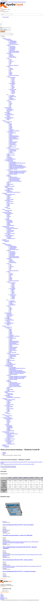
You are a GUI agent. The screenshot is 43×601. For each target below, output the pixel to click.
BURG (10, 123)
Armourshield (11, 95)
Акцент (13, 87)
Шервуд (13, 84)
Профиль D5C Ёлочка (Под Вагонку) (16, 373)
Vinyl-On (9, 375)
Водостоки (5, 193)
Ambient (10, 68)
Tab (10, 106)
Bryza (8, 202)
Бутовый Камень (12, 132)
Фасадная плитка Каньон (10, 186)
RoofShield (9, 53)
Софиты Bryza (10, 188)
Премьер (13, 91)
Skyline (10, 97)
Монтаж (13, 1)
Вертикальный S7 (12, 163)
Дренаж (6, 207)
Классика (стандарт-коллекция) (15, 181)
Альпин (13, 78)
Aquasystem (9, 195)
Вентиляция (7, 112)
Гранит (10, 133)
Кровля (4, 38)
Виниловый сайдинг (9, 159)
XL (10, 64)
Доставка (9, 1)
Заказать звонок (6, 17)
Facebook (2, 467)
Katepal (8, 66)
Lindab (8, 198)
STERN (10, 127)
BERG (10, 124)
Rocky (10, 74)
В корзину (5, 521)
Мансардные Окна (8, 210)
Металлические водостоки (10, 194)
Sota (10, 105)
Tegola (8, 76)
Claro (10, 60)
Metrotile (8, 116)
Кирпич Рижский (12, 142)
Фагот (10, 145)
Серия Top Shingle (12, 89)
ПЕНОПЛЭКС (10, 222)
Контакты (24, 1)
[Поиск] (12, 14)
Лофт (13, 88)
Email (15, 467)
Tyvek (8, 217)
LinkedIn (8, 467)
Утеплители (7, 219)
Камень (10, 134)
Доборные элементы (13, 174)
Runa (10, 104)
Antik (10, 59)
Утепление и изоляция (7, 212)
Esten (10, 102)
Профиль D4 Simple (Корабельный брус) (17, 165)
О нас (1, 1)
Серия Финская (12, 47)
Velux (8, 211)
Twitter (5, 467)
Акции (6, 1)
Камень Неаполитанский (14, 136)
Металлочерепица (8, 107)
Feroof (8, 115)
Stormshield (11, 98)
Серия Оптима (12, 46)
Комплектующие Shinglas (14, 52)
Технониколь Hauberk (11, 158)
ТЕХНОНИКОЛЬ (10, 225)
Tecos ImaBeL (9, 157)
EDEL (10, 128)
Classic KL (11, 69)
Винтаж (13, 90)
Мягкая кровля (8, 39)
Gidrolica (8, 208)
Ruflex (8, 100)
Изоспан (8, 214)
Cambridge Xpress (12, 96)
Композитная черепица (9, 114)
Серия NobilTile (12, 83)
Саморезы (9, 237)
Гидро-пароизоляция (9, 213)
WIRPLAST (9, 113)
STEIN (10, 126)
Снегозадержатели (10, 230)
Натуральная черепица (9, 117)
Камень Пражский (12, 137)
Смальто (13, 92)
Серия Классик (12, 49)
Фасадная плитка (12, 146)
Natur (10, 62)
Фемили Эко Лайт (12, 57)
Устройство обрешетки (9, 235)
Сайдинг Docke (10, 160)
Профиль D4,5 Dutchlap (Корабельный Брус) (17, 372)
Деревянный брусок (11, 238)
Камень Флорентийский (14, 138)
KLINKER (11, 129)
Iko (7, 94)
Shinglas (8, 45)
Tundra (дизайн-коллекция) (14, 180)
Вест (12, 85)
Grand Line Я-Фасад (11, 154)
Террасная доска (6, 240)
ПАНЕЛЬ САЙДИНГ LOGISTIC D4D (16, 378)
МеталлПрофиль (10, 109)
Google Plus (12, 467)
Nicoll (8, 206)
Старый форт (11, 152)
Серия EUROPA (12, 43)
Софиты (6, 187)
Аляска (13, 79)
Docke (8, 122)
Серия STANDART (13, 42)
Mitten (8, 185)
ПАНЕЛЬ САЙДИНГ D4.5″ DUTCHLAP (17, 377)
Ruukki (8, 111)
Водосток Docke (10, 203)
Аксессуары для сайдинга (10, 233)
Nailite (8, 155)
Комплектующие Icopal (13, 65)
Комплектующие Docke (13, 44)
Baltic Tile (9, 118)
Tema (10, 63)
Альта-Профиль (10, 131)
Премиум (11, 55)
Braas (8, 119)
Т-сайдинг (9, 156)
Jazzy (10, 70)
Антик (13, 80)
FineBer (8, 175)
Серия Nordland (12, 77)
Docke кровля (9, 40)
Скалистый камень (13, 144)
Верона (13, 86)
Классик (11, 54)
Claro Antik (11, 61)
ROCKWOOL (9, 221)
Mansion (10, 73)
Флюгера (9, 232)
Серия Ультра (12, 50)
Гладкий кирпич (12, 149)
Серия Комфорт (12, 48)
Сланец (10, 151)
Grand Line (9, 108)
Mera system (9, 110)
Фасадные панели (8, 121)
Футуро (13, 93)
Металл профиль (10, 199)
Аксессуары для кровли (9, 227)
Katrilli (10, 72)
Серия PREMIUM (12, 41)
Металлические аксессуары (12, 228)
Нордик (13, 82)
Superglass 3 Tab (12, 99)
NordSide (9, 147)
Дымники (9, 229)
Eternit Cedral (9, 191)
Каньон (10, 139)
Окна (4, 209)
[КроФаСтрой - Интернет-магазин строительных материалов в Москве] (11, 7)
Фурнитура (9, 236)
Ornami (10, 103)
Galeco (8, 196)
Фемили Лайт (12, 56)
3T (9, 67)
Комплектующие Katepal (14, 75)
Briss (10, 101)
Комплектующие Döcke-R (14, 130)
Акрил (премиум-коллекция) (14, 178)
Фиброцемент (7, 190)
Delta (8, 218)
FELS (10, 125)
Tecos (8, 183)
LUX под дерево (12, 161)
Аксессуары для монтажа (14, 148)
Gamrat (8, 205)
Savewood (7, 241)
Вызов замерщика (18, 1)
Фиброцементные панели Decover (13, 192)
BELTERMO (9, 220)
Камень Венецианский (13, 135)
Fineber (8, 153)
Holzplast (9, 182)
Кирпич (10, 140)
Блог (4, 1)
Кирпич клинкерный (13, 141)
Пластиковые (7, 200)
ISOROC (9, 224)
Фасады (4, 120)
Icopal (8, 58)
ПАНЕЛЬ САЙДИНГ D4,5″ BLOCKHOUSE (18, 376)
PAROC (8, 223)
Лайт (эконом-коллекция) (14, 179)
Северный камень (12, 150)
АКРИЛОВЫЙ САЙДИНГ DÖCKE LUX (17, 162)
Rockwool (9, 216)
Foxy (10, 71)
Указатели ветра (10, 231)
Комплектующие (6, 226)
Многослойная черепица (14, 51)
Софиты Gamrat (10, 189)
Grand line (9, 197)
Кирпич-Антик (12, 143)
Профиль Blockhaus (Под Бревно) (15, 164)
